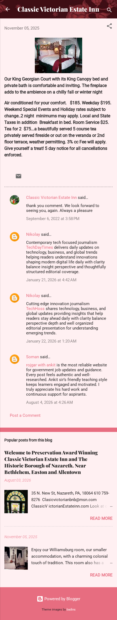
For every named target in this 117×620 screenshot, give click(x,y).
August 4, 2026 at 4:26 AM (49, 402)
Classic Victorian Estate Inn (58, 9)
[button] (109, 27)
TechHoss (35, 308)
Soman (32, 356)
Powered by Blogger (61, 598)
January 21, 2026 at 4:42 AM (51, 279)
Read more (101, 518)
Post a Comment (25, 415)
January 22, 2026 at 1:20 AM (51, 341)
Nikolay (33, 234)
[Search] (109, 11)
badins (71, 609)
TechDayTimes (39, 247)
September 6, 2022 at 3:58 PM (52, 218)
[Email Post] (18, 178)
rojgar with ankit (41, 365)
